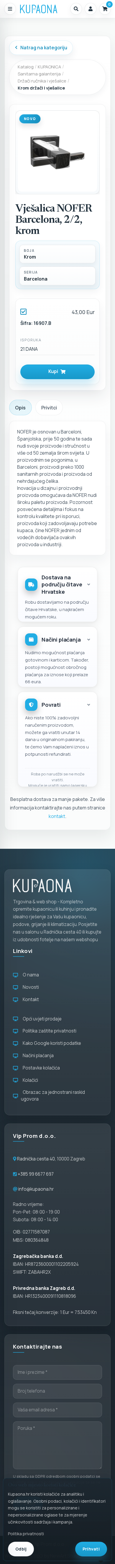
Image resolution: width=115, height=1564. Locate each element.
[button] (76, 9)
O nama (30, 975)
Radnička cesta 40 (36, 1159)
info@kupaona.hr (36, 1189)
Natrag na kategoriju (43, 47)
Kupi (54, 371)
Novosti (30, 987)
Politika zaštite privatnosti (48, 1031)
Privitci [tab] (49, 407)
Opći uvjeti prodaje (41, 1019)
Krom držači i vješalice (41, 88)
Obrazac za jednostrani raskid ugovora (53, 1095)
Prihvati (91, 1549)
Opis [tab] (20, 407)
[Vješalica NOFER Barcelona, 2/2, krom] (57, 152)
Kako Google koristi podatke (51, 1043)
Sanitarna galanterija (39, 74)
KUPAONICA (49, 67)
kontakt (57, 816)
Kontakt (30, 999)
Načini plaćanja (37, 1055)
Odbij (21, 1549)
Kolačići (29, 1080)
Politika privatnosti (26, 1533)
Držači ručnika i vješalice (42, 81)
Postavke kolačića (40, 1068)
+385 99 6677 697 (35, 1174)
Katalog (26, 67)
